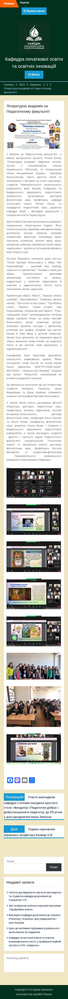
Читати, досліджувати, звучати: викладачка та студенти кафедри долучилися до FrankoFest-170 (35, 896)
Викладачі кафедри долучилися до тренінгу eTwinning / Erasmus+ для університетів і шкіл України (34, 919)
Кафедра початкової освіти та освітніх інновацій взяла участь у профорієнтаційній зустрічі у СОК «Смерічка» (35, 941)
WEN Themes (44, 994)
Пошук (11, 861)
